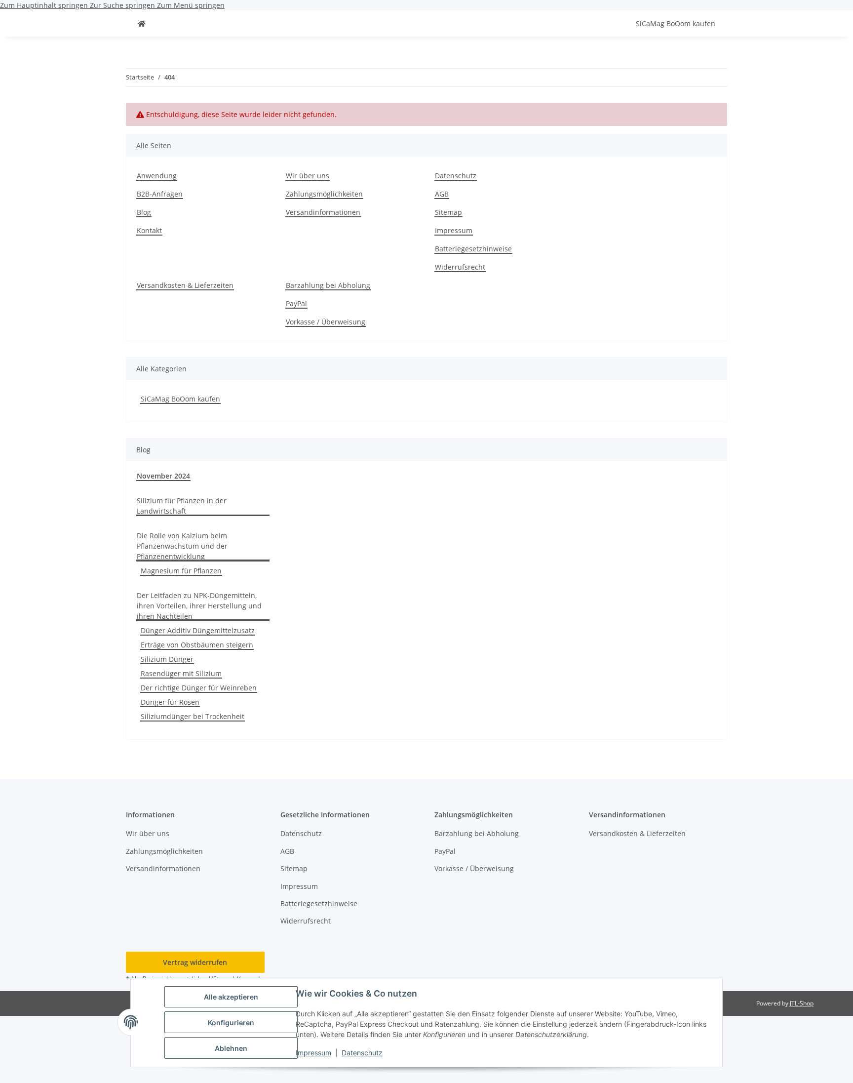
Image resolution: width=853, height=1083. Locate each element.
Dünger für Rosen (170, 702)
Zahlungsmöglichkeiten (324, 194)
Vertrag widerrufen (195, 962)
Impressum (313, 1052)
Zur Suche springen (123, 5)
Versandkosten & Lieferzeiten (185, 285)
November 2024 (163, 476)
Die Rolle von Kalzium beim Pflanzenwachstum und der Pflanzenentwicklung (182, 546)
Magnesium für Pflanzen (181, 570)
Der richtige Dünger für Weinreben (199, 687)
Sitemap (448, 212)
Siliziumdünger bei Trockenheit (192, 716)
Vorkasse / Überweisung (325, 321)
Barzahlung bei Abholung (328, 285)
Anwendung (157, 175)
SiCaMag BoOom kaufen (180, 398)
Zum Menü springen (191, 5)
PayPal (296, 303)
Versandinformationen (323, 212)
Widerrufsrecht (460, 267)
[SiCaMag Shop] (141, 23)
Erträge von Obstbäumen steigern (197, 644)
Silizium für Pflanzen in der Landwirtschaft (182, 506)
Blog (144, 212)
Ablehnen (231, 1048)
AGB (442, 194)
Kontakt (149, 230)
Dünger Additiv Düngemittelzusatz (198, 630)
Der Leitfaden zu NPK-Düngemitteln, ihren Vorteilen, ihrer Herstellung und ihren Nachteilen (199, 606)
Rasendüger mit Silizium (181, 673)
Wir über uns (307, 175)
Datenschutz (362, 1052)
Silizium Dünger (167, 659)
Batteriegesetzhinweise (473, 248)
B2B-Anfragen (160, 194)
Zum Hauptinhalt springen (45, 5)
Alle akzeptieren (231, 997)
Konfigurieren (231, 1022)
